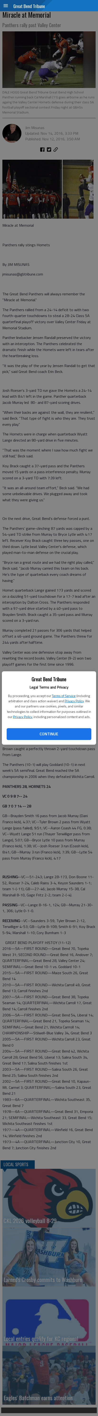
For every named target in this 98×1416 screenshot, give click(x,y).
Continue (49, 734)
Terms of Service (64, 695)
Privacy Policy (74, 700)
